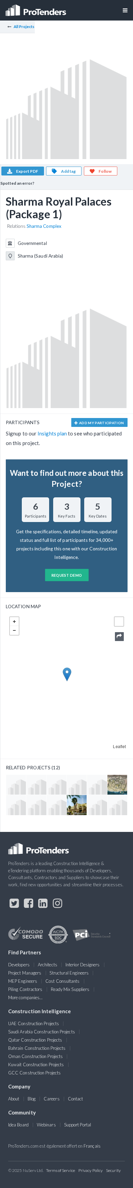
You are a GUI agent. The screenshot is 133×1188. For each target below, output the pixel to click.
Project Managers (24, 973)
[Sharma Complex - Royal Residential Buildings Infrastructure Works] (16, 785)
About (13, 1098)
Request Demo (66, 575)
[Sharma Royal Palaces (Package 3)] (97, 805)
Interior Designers (82, 964)
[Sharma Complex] (117, 785)
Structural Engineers (69, 973)
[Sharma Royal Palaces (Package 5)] (36, 785)
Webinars (46, 1124)
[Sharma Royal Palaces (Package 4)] (77, 785)
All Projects (24, 26)
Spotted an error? (17, 183)
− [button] (14, 630)
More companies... (25, 997)
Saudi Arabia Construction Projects (41, 1031)
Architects (47, 964)
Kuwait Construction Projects (36, 1064)
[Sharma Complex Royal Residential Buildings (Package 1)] (16, 805)
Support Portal (77, 1124)
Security (113, 1170)
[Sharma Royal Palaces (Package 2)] (97, 785)
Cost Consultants (62, 981)
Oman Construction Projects (35, 1056)
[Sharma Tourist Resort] (77, 805)
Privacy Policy (90, 1170)
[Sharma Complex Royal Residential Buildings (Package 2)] (56, 805)
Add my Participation (101, 423)
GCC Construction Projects (34, 1072)
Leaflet (119, 746)
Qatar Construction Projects (35, 1040)
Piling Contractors (25, 989)
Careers (52, 1098)
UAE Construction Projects (33, 1023)
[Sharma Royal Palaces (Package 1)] (117, 805)
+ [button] (14, 621)
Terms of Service (60, 1170)
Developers (19, 964)
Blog (31, 1098)
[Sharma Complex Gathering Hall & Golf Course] (36, 805)
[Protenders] (36, 8)
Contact (75, 1098)
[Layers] (119, 621)
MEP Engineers (22, 981)
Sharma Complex (44, 226)
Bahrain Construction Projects (36, 1048)
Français (92, 1146)
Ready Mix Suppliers (70, 989)
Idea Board (18, 1124)
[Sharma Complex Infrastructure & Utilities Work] (56, 785)
